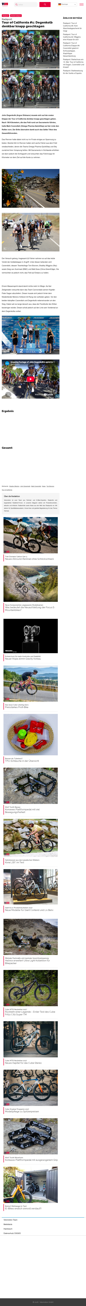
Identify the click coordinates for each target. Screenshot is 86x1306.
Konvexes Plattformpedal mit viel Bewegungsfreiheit (22, 810)
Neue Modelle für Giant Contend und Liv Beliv (29, 909)
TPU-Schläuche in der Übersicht (22, 760)
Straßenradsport (16, 16)
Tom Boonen (50, 486)
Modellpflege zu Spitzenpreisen (22, 1110)
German (64, 4)
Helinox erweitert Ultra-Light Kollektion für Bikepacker (27, 961)
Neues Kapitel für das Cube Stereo (23, 1062)
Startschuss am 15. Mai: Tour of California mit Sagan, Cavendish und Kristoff (73, 63)
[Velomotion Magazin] (5, 4)
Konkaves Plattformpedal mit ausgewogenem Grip (31, 1159)
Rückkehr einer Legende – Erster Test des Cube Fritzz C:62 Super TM (30, 1012)
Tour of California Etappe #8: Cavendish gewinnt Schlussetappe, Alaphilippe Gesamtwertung (71, 49)
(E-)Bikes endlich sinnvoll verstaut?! (23, 1207)
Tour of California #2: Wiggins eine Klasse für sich (72, 37)
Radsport (5, 16)
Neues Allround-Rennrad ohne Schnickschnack (29, 558)
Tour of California (7, 490)
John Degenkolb (25, 486)
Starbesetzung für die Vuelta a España (73, 71)
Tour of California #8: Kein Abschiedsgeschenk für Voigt (72, 27)
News (44, 486)
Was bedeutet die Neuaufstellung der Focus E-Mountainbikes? (30, 607)
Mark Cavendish (36, 486)
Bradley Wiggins (14, 486)
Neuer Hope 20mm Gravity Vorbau (23, 657)
